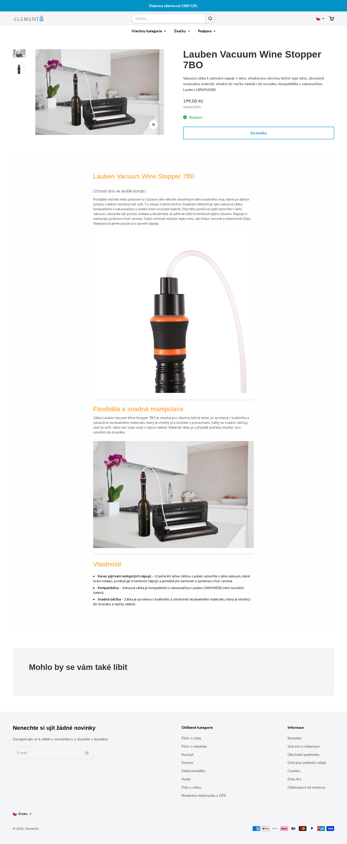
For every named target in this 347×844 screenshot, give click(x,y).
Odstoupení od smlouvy (306, 787)
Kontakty (295, 738)
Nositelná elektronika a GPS (204, 795)
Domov (187, 762)
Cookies (294, 771)
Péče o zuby (191, 738)
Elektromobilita (193, 771)
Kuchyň (188, 754)
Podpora (204, 31)
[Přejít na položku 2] (19, 68)
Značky (180, 31)
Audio (186, 779)
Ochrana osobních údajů (307, 762)
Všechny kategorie (147, 31)
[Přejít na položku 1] (19, 54)
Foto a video (191, 787)
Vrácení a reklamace (304, 746)
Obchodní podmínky (303, 754)
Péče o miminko (194, 746)
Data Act (294, 779)
